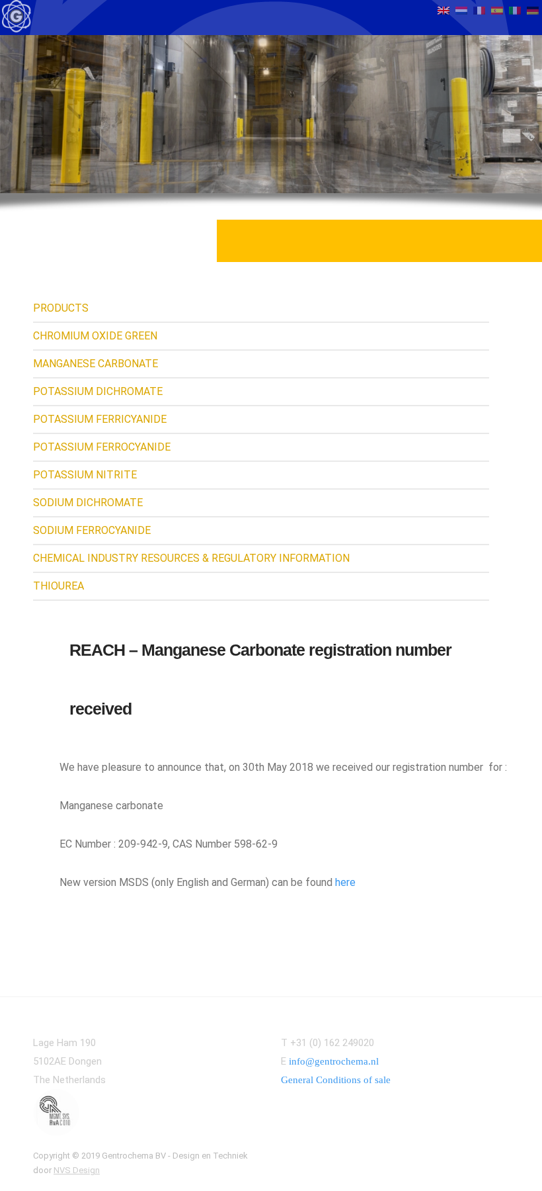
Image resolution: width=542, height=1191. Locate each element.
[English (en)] (443, 10)
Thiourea (58, 586)
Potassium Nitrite (85, 474)
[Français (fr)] (479, 10)
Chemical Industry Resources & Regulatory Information (191, 558)
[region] (271, 114)
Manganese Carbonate (95, 363)
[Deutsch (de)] (533, 10)
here (345, 882)
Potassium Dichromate (98, 391)
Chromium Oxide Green (95, 336)
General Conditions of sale (336, 1080)
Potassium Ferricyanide (100, 419)
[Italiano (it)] (515, 10)
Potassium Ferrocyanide (102, 447)
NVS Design (77, 1170)
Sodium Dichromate (88, 502)
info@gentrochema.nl (334, 1061)
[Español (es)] (497, 10)
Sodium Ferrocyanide (92, 530)
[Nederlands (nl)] (461, 10)
